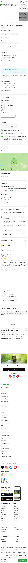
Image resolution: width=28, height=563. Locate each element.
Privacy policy (4, 401)
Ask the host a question (9, 300)
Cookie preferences (6, 404)
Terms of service (5, 398)
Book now (22, 560)
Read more (13, 190)
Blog (2, 425)
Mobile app (4, 428)
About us (3, 393)
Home (2, 412)
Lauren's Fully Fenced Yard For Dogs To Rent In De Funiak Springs (11, 329)
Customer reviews (5, 423)
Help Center (4, 406)
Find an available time (8, 46)
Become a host (4, 420)
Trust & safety (4, 396)
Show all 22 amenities (8, 116)
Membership (4, 417)
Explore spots (4, 415)
